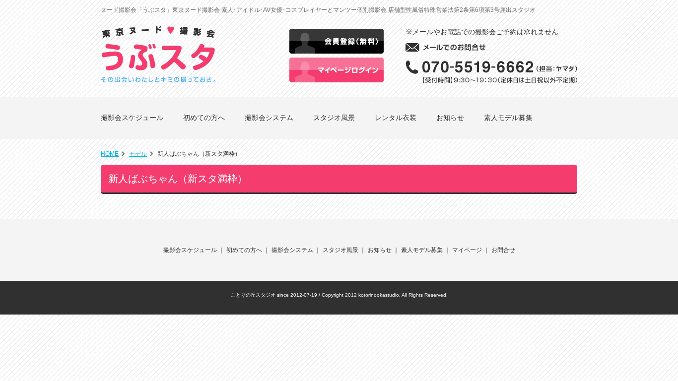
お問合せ (503, 250)
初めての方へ (204, 118)
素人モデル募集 (508, 118)
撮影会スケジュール (132, 118)
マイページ (467, 250)
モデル (138, 153)
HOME (110, 153)
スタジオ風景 (334, 118)
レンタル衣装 (395, 118)
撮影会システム (269, 118)
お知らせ (450, 118)
